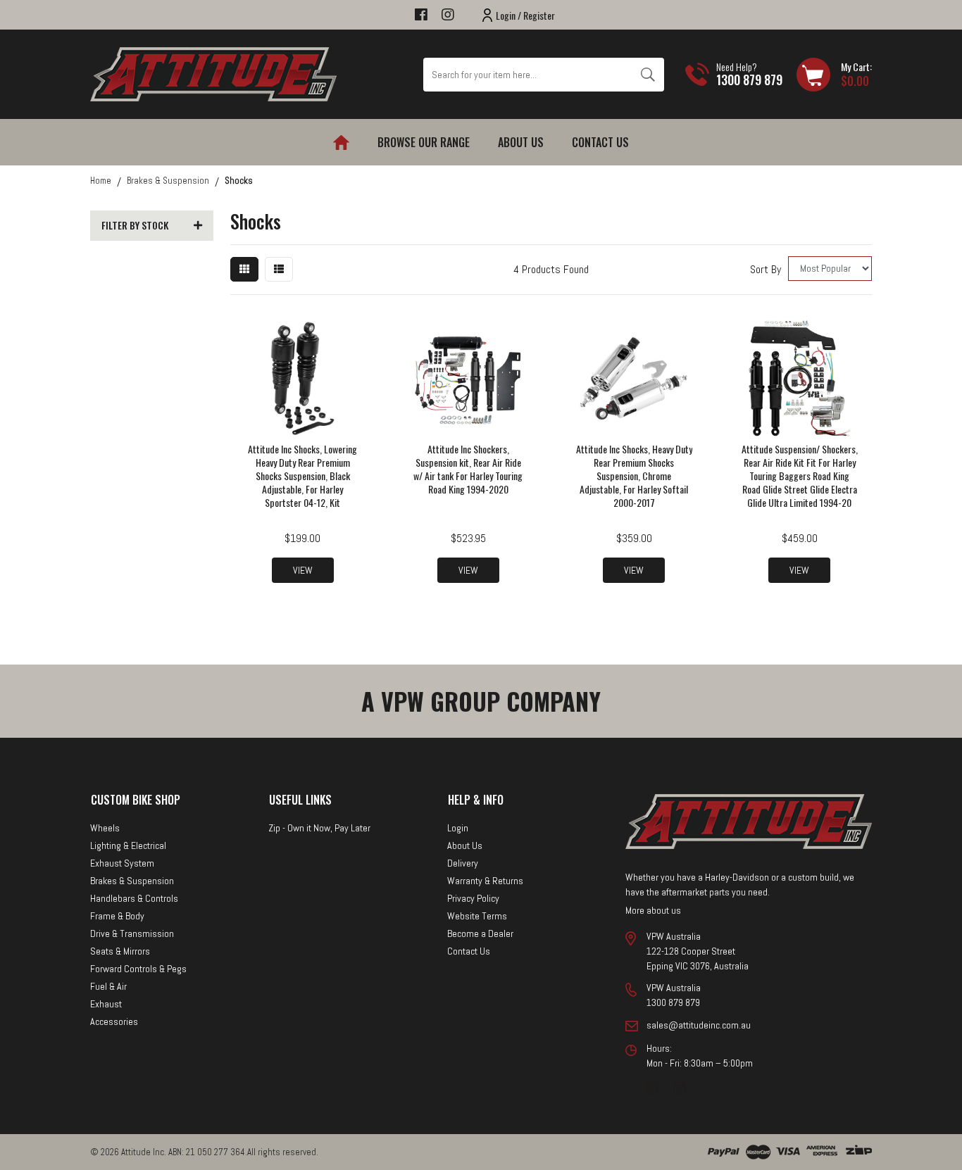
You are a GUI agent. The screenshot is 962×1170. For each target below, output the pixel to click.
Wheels (105, 828)
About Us (521, 142)
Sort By (765, 269)
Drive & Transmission (132, 933)
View (303, 570)
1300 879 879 (749, 79)
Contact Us (600, 142)
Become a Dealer (480, 933)
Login (457, 828)
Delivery (462, 863)
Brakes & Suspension (132, 880)
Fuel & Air (108, 986)
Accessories (114, 1021)
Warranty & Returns (485, 880)
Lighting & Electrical (128, 845)
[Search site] (647, 75)
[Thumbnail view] (244, 269)
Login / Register (525, 15)
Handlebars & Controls (134, 898)
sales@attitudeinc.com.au (698, 1025)
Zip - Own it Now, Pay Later (319, 828)
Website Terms (477, 916)
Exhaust (106, 1004)
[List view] (279, 269)
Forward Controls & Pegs (138, 968)
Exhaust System (122, 863)
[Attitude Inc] (213, 73)
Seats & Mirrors (120, 951)
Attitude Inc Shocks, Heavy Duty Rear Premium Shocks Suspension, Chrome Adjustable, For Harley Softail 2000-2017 (634, 475)
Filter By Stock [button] (134, 226)
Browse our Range (423, 142)
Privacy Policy (473, 898)
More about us (653, 910)
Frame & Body (117, 916)
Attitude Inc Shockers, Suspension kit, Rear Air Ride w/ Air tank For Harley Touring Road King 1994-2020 (468, 468)
